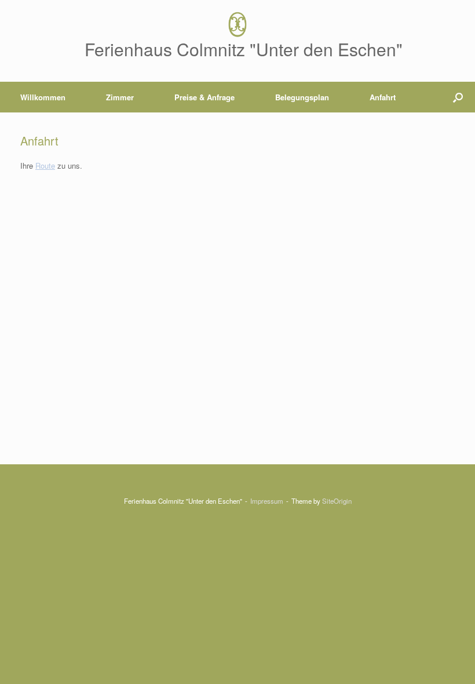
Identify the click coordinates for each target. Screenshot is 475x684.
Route (45, 165)
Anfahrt (383, 97)
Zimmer (120, 97)
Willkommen (42, 97)
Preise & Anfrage (204, 97)
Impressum (266, 500)
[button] (458, 97)
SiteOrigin (337, 500)
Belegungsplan (302, 97)
